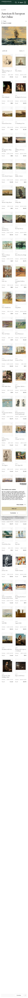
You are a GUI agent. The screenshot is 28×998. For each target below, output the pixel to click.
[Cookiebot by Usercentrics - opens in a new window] (20, 484)
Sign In (21, 2)
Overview (19, 995)
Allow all (14, 508)
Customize (13, 512)
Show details (20, 504)
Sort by (21, 50)
